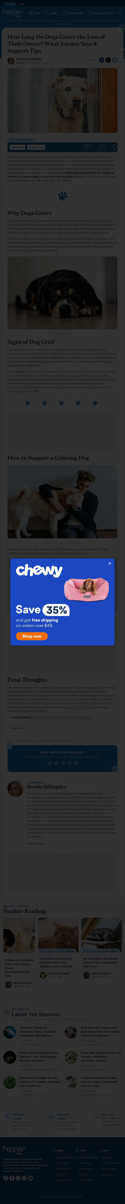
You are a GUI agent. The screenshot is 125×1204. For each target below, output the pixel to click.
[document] (62, 602)
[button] (109, 563)
